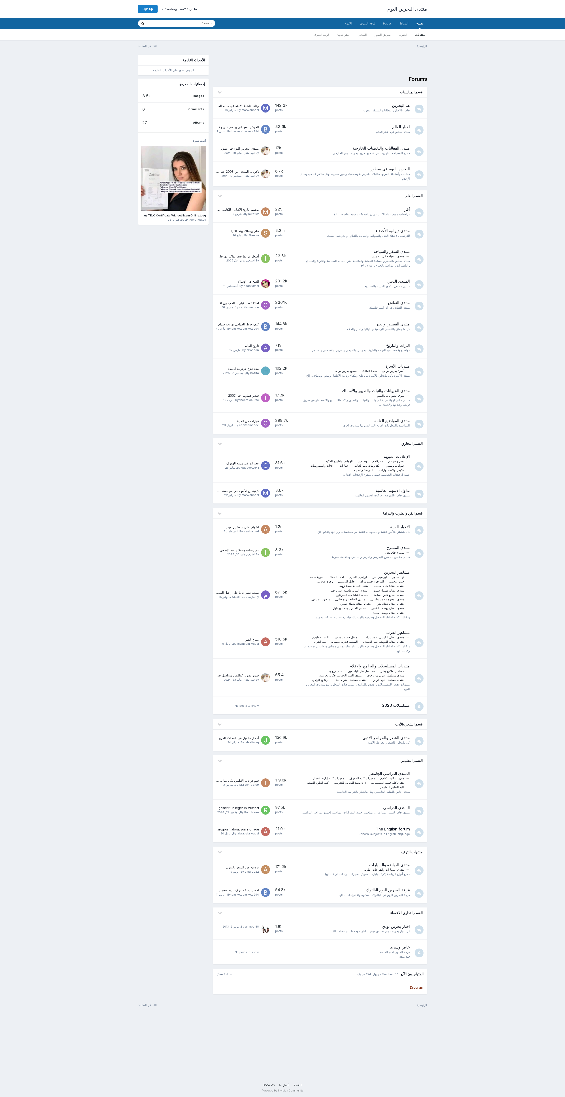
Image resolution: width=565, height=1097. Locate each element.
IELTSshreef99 (249, 784)
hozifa (254, 373)
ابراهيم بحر (380, 577)
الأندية (348, 23)
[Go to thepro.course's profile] (265, 397)
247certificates (195, 219)
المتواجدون (343, 34)
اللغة (298, 1085)
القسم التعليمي (412, 760)
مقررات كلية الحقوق (362, 778)
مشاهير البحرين (397, 572)
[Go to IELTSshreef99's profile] (265, 782)
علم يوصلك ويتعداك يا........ (242, 231)
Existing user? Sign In (180, 9)
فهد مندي (249, 152)
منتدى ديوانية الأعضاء (393, 230)
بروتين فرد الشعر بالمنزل (242, 867)
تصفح (419, 23)
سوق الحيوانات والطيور (390, 395)
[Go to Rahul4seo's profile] (265, 810)
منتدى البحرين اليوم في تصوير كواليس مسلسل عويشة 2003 (219, 148)
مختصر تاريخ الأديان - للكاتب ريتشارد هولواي (230, 209)
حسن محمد (397, 581)
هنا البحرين (401, 105)
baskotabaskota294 (245, 131)
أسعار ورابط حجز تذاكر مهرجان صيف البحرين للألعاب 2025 (220, 256)
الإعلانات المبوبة (397, 456)
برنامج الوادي (320, 680)
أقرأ (406, 209)
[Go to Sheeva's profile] (265, 233)
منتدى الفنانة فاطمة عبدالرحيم (348, 590)
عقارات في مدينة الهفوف (242, 463)
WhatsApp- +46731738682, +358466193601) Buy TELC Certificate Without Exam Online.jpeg (143, 215)
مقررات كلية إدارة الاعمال (328, 778)
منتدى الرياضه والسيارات (389, 864)
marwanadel (250, 110)
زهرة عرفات (325, 581)
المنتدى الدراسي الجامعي (389, 773)
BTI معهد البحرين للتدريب (350, 782)
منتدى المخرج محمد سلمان (387, 599)
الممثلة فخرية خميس (345, 641)
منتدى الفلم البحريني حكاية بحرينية (341, 675)
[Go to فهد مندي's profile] (265, 150)
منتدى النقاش (399, 302)
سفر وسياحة (396, 461)
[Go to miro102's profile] (265, 211)
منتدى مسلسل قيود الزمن (388, 680)
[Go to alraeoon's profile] (265, 348)
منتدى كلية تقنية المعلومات (388, 782)
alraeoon (253, 350)
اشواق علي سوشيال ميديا (242, 527)
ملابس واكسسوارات (391, 470)
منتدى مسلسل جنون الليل (350, 680)
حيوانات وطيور (395, 465)
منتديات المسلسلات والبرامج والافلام (380, 666)
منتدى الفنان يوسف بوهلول (349, 608)
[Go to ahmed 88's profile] (265, 928)
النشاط (404, 23)
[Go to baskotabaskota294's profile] (265, 129)
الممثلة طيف (321, 637)
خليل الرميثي (347, 581)
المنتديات (420, 34)
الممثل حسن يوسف (347, 637)
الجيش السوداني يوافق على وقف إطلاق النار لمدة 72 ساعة (220, 127)
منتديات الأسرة (398, 366)
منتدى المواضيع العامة (392, 420)
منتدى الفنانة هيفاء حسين (355, 603)
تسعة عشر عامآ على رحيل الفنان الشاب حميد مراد (226, 592)
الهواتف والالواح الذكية (339, 461)
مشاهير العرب (398, 632)
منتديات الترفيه (412, 852)
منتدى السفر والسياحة (392, 251)
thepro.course (249, 400)
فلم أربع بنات (334, 671)
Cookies (269, 1085)
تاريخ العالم (252, 346)
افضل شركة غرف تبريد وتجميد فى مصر (233, 890)
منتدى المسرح (398, 547)
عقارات (343, 465)
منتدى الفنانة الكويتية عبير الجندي (384, 641)
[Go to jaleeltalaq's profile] (265, 740)
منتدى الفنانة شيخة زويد (354, 586)
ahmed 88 (252, 926)
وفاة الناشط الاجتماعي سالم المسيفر (235, 106)
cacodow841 (250, 467)
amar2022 (252, 871)
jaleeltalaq (252, 742)
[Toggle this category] (219, 92)
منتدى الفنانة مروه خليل (350, 599)
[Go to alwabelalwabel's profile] (265, 641)
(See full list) (225, 974)
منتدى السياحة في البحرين (388, 256)
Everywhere (161, 23)
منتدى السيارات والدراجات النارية (384, 869)
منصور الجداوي (321, 599)
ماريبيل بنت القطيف (242, 597)
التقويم (403, 34)
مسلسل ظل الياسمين (361, 671)
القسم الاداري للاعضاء (406, 913)
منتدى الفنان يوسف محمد (388, 612)
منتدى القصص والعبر (393, 324)
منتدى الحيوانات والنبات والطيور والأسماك (376, 390)
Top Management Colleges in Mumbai (231, 808)
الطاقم (362, 34)
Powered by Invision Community (282, 1090)
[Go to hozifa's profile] (265, 370)
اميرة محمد (317, 577)
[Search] (143, 23)
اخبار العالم (401, 126)
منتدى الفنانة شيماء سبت (389, 590)
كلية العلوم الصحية (318, 782)
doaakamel (251, 285)
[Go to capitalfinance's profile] (265, 305)
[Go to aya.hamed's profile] (265, 529)
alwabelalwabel (248, 643)
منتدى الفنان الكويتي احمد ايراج (384, 637)
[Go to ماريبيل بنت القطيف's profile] (265, 594)
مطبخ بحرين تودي (346, 371)
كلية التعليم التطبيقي (391, 787)
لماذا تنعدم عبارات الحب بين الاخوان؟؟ (234, 303)
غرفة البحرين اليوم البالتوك (388, 890)
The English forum (393, 829)
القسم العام (414, 195)
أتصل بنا (284, 1085)
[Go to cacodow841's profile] (265, 465)
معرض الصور (383, 34)
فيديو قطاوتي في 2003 (243, 395)
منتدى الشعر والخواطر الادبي (386, 737)
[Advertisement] (346, 65)
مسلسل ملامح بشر (392, 671)
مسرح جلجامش (394, 552)
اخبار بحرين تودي (396, 926)
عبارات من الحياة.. (247, 421)
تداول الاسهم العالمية (393, 490)
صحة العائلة (370, 371)
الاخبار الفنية (400, 526)
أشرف (251, 260)
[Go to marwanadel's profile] (265, 108)
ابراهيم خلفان (358, 577)
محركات (378, 461)
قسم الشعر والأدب (409, 724)
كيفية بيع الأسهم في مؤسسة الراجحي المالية (230, 491)
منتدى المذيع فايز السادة (389, 595)
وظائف (363, 461)
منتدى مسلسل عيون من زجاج (386, 675)
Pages (387, 23)
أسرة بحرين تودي (393, 371)
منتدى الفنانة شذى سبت (389, 586)
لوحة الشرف (321, 34)
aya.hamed (251, 531)
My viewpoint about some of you (235, 829)
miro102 (253, 214)
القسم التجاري (412, 443)
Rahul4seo (251, 812)
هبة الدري (320, 641)
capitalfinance (249, 307)
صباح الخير (252, 639)
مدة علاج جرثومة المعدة (243, 368)
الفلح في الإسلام (248, 281)
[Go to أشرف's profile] (265, 258)
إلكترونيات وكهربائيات (367, 465)
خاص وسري (400, 947)
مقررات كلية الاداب (392, 778)
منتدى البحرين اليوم (407, 9)
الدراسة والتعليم (363, 470)
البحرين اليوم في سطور (390, 169)
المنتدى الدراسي (396, 807)
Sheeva (254, 235)
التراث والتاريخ (398, 345)
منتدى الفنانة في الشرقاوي (351, 595)
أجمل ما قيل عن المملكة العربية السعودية (232, 738)
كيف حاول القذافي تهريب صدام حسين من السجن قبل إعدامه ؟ (218, 324)
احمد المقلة (337, 577)
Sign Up (148, 9)
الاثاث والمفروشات (321, 465)
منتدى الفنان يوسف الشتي (388, 608)
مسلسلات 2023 (396, 705)
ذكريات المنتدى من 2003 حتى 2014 (235, 171)
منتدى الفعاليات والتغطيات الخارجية (381, 148)
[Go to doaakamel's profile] (265, 283)
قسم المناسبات (411, 92)
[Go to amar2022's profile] (265, 869)
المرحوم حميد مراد (372, 581)
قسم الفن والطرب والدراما (403, 513)
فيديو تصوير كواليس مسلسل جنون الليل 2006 (229, 675)
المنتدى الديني (398, 281)
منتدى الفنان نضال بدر (390, 603)
